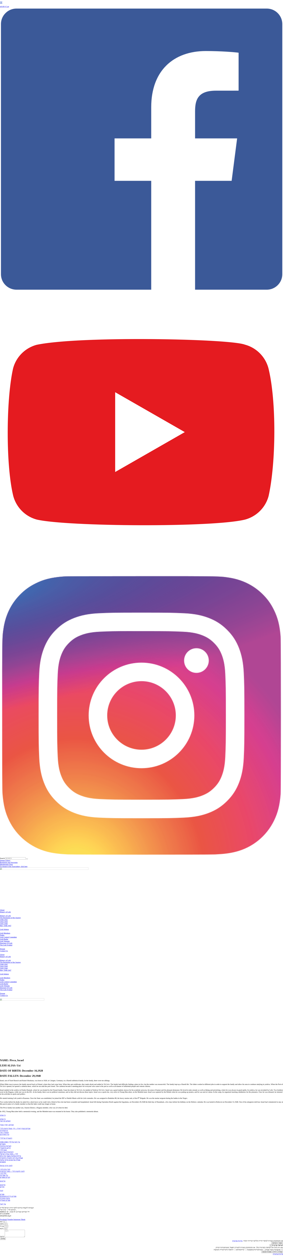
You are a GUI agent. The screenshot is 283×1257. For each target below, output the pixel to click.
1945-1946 (4, 924)
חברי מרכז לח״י (5, 1169)
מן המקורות (4, 1130)
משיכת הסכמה (266, 1252)
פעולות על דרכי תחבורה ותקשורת (11, 1158)
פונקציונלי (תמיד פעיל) (273, 1250)
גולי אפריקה (4, 1175)
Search (2, 858)
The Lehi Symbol (6, 945)
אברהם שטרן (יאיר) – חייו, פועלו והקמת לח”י (15, 1128)
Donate (2, 949)
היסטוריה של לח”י (6, 1138)
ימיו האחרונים (4, 1134)
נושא (2, 1228)
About (2, 910)
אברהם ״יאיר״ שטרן (7, 1125)
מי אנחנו (3, 1115)
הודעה (2, 1236)
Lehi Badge (4, 939)
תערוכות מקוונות (5, 1146)
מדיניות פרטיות (237, 1241)
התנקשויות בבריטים (6, 1152)
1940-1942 (4, 920)
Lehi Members (5, 933)
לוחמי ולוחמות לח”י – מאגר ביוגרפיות (12, 1171)
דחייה (274, 1252)
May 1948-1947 (5, 926)
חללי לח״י (3, 1173)
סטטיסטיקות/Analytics (255, 1250)
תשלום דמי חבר (5, 1121)
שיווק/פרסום (240, 1250)
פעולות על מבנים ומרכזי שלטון (10, 1160)
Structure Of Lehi (6, 943)
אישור (280, 1243)
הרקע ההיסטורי (5, 1148)
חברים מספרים (5, 1177)
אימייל (2, 1226)
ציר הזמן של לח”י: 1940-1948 (10, 1142)
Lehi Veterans (5, 941)
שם (1, 1222)
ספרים (2, 1194)
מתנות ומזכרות (5, 1198)
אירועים (2, 1181)
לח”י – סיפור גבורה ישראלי (9, 1154)
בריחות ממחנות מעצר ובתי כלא (10, 1156)
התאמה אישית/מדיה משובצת (224, 1250)
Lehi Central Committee (8, 937)
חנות (1, 1190)
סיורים (2, 1187)
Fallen (2, 935)
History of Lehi (5, 912)
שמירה (280, 1252)
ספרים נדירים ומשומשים (8, 1196)
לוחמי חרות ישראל (6, 1166)
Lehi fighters (4, 929)
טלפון (2, 1224)
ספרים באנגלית (5, 1200)
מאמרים (3, 1144)
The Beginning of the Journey (10, 918)
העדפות (274, 1243)
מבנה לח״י (3, 1150)
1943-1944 (4, 922)
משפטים (3, 1162)
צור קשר (3, 1204)
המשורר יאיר (4, 1132)
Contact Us (4, 951)
